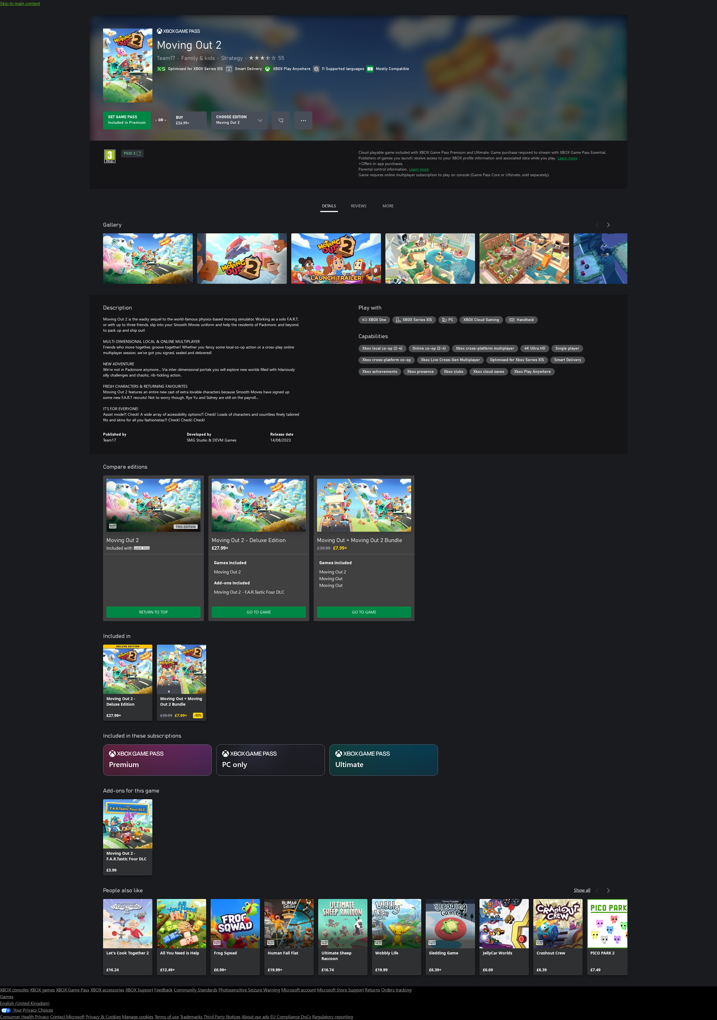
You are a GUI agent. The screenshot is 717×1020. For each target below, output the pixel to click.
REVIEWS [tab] (358, 205)
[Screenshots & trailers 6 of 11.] (618, 258)
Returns (372, 990)
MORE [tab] (388, 205)
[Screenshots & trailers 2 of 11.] (242, 258)
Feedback (163, 990)
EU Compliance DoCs (290, 1016)
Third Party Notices (222, 1016)
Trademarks (191, 1016)
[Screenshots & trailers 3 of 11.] (336, 258)
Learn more (567, 158)
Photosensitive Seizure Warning (249, 990)
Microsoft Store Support (340, 990)
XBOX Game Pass (72, 990)
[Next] (608, 225)
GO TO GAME (259, 612)
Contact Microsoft (67, 1016)
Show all (582, 890)
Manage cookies (137, 1016)
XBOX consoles (14, 990)
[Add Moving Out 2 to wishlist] (281, 120)
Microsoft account (298, 990)
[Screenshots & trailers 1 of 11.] (148, 258)
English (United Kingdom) (25, 1003)
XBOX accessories (107, 990)
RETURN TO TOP (153, 612)
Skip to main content (20, 3)
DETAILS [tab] (329, 205)
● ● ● (303, 120)
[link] (127, 683)
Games (6, 996)
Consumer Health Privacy (24, 1016)
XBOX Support (139, 990)
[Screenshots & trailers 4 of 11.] (430, 258)
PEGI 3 (129, 153)
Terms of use (167, 1016)
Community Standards (195, 990)
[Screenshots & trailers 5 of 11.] (524, 258)
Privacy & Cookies (103, 1016)
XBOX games (42, 990)
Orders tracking (396, 990)
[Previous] (597, 225)
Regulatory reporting (332, 1016)
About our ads (255, 1016)
